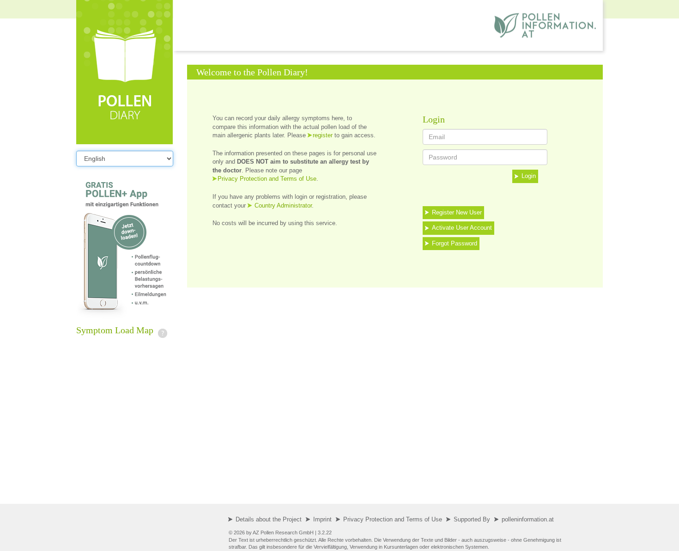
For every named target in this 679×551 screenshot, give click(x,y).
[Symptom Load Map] (162, 330)
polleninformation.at (528, 519)
